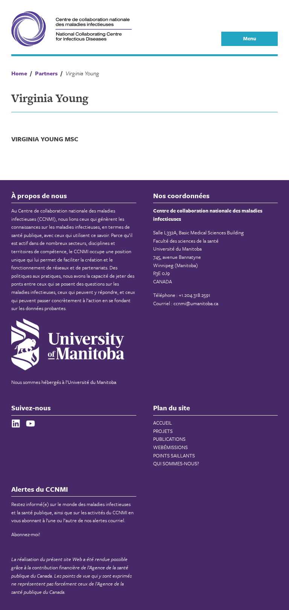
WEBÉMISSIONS (170, 447)
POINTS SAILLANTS (174, 455)
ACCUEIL (162, 423)
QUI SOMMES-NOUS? (176, 463)
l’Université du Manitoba (90, 382)
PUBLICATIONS (169, 439)
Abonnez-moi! (25, 534)
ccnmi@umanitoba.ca (195, 303)
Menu (249, 38)
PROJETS (163, 431)
